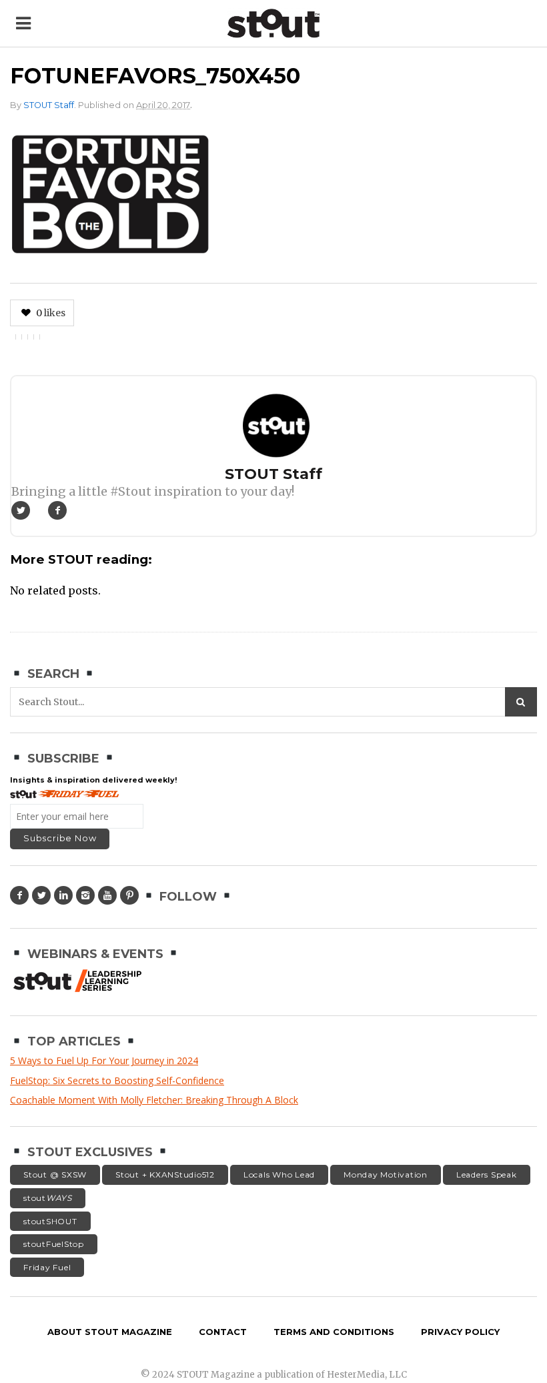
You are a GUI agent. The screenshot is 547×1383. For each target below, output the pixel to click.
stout (47, 1198)
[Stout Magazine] (274, 23)
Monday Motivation (386, 1175)
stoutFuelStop (53, 1244)
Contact (223, 1331)
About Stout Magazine (109, 1331)
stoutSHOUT (50, 1221)
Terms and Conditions (334, 1331)
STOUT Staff (48, 105)
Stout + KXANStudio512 (165, 1175)
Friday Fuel (47, 1267)
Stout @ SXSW (55, 1175)
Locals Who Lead (279, 1175)
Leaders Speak (486, 1175)
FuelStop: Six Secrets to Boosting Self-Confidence (117, 1080)
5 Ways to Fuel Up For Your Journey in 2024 (104, 1060)
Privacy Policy (460, 1331)
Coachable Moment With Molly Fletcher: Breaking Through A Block (154, 1099)
